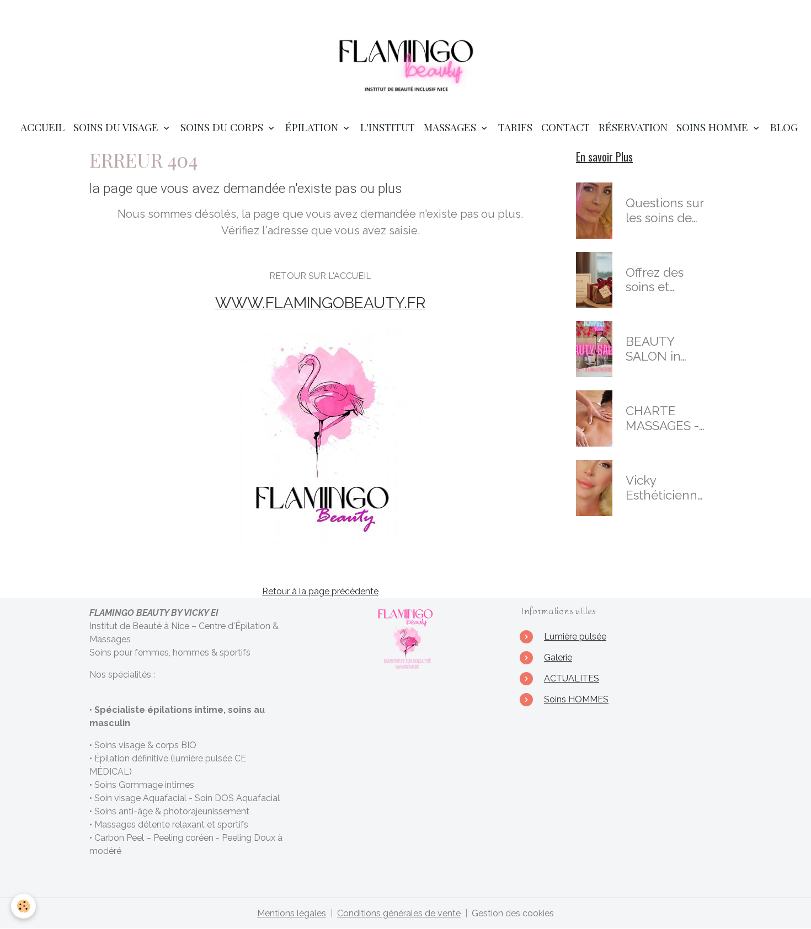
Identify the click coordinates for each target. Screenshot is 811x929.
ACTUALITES (571, 678)
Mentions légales (291, 913)
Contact (565, 127)
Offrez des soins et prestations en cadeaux (666, 280)
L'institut (387, 127)
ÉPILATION (313, 127)
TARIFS (515, 127)
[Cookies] (23, 906)
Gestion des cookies (513, 913)
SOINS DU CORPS (223, 127)
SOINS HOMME (713, 127)
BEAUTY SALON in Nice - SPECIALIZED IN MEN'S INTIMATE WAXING (664, 349)
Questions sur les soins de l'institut (664, 210)
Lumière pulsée (575, 636)
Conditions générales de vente (399, 913)
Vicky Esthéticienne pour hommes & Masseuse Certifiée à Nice (666, 488)
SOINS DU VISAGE (117, 127)
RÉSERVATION (633, 127)
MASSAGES (451, 127)
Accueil (42, 127)
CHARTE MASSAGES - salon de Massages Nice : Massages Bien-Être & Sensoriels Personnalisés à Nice (665, 418)
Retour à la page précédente (320, 591)
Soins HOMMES (576, 699)
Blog (784, 127)
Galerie (558, 657)
